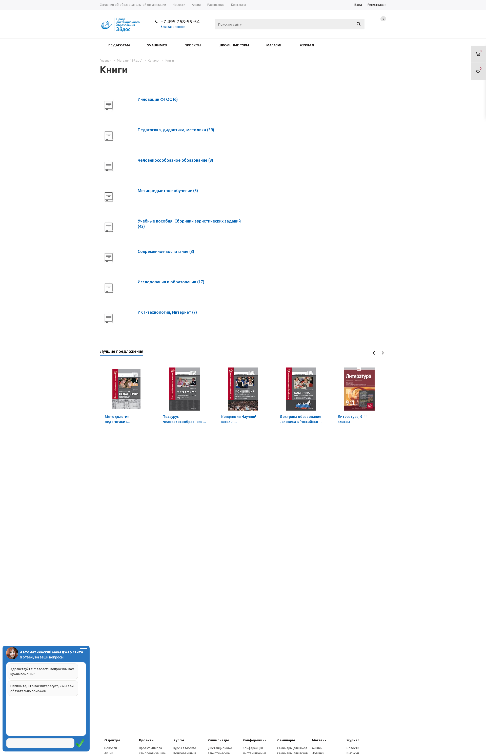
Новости (110, 748)
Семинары (286, 740)
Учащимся (157, 45)
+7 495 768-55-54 (180, 21)
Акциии (317, 748)
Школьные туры (233, 45)
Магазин (274, 45)
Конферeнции (255, 740)
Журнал (307, 45)
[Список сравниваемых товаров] (381, 24)
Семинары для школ (292, 748)
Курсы (178, 740)
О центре (112, 740)
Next (382, 353)
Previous (374, 353)
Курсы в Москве (184, 748)
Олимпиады (218, 740)
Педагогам (119, 45)
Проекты (193, 45)
